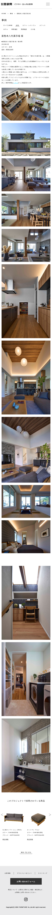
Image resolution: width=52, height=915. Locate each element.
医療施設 (24, 29)
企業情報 (8, 873)
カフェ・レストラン (29, 25)
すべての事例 (7, 25)
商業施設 (14, 29)
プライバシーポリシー (24, 873)
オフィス (42, 25)
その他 (33, 29)
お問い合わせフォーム (26, 881)
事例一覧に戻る (26, 852)
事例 (11, 13)
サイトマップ (42, 873)
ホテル (5, 29)
